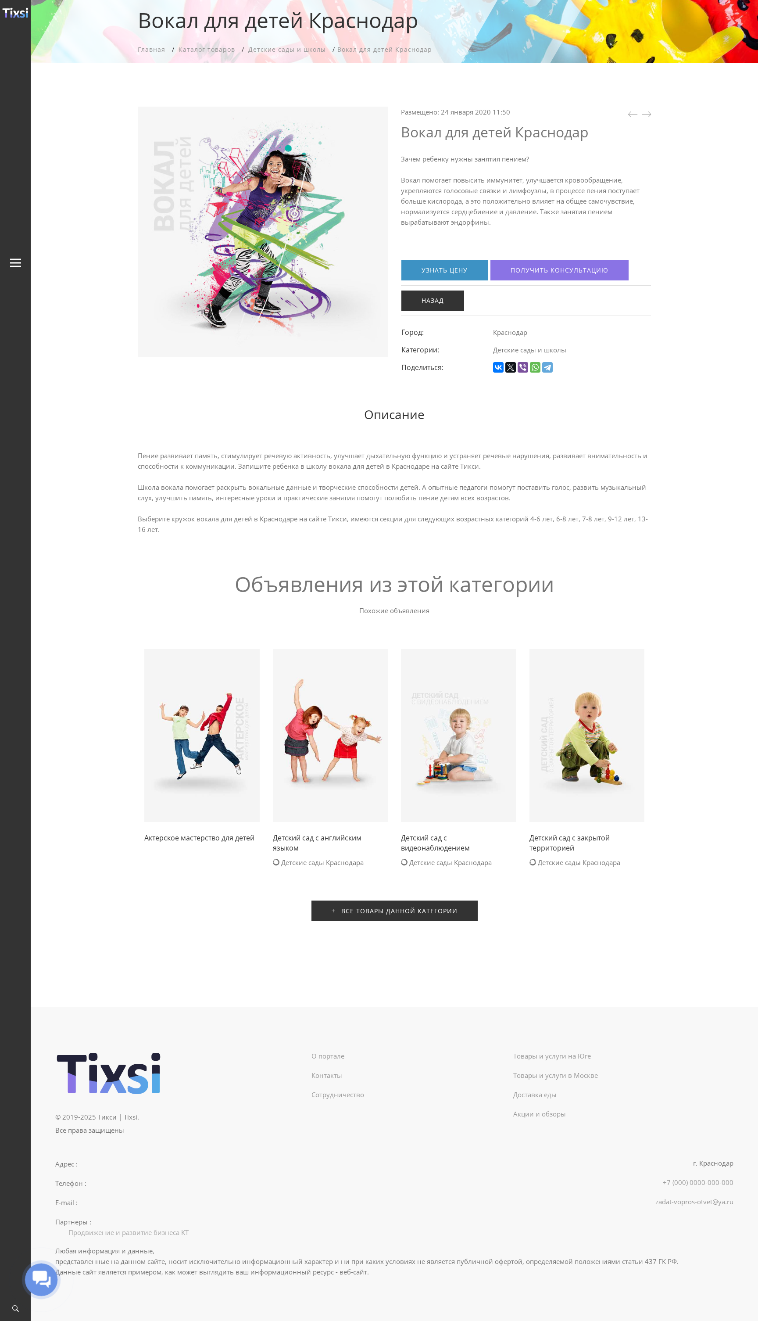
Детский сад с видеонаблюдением (435, 842)
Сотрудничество (337, 1094)
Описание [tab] (394, 414)
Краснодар (510, 332)
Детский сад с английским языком (317, 842)
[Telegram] (547, 367)
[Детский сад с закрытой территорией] (632, 114)
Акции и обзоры (539, 1113)
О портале (327, 1056)
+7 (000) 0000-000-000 (698, 1182)
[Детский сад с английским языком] (646, 114)
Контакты (326, 1075)
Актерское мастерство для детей (199, 838)
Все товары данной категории (398, 911)
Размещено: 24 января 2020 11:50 (455, 112)
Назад (433, 300)
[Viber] (523, 367)
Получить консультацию (559, 270)
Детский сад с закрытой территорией (569, 842)
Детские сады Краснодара (321, 862)
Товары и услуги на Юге (552, 1056)
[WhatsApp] (535, 367)
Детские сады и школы (529, 349)
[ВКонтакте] (498, 367)
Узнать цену (445, 270)
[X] (510, 367)
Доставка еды (535, 1094)
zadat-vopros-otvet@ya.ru (694, 1201)
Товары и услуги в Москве (555, 1075)
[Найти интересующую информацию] (15, 1308)
